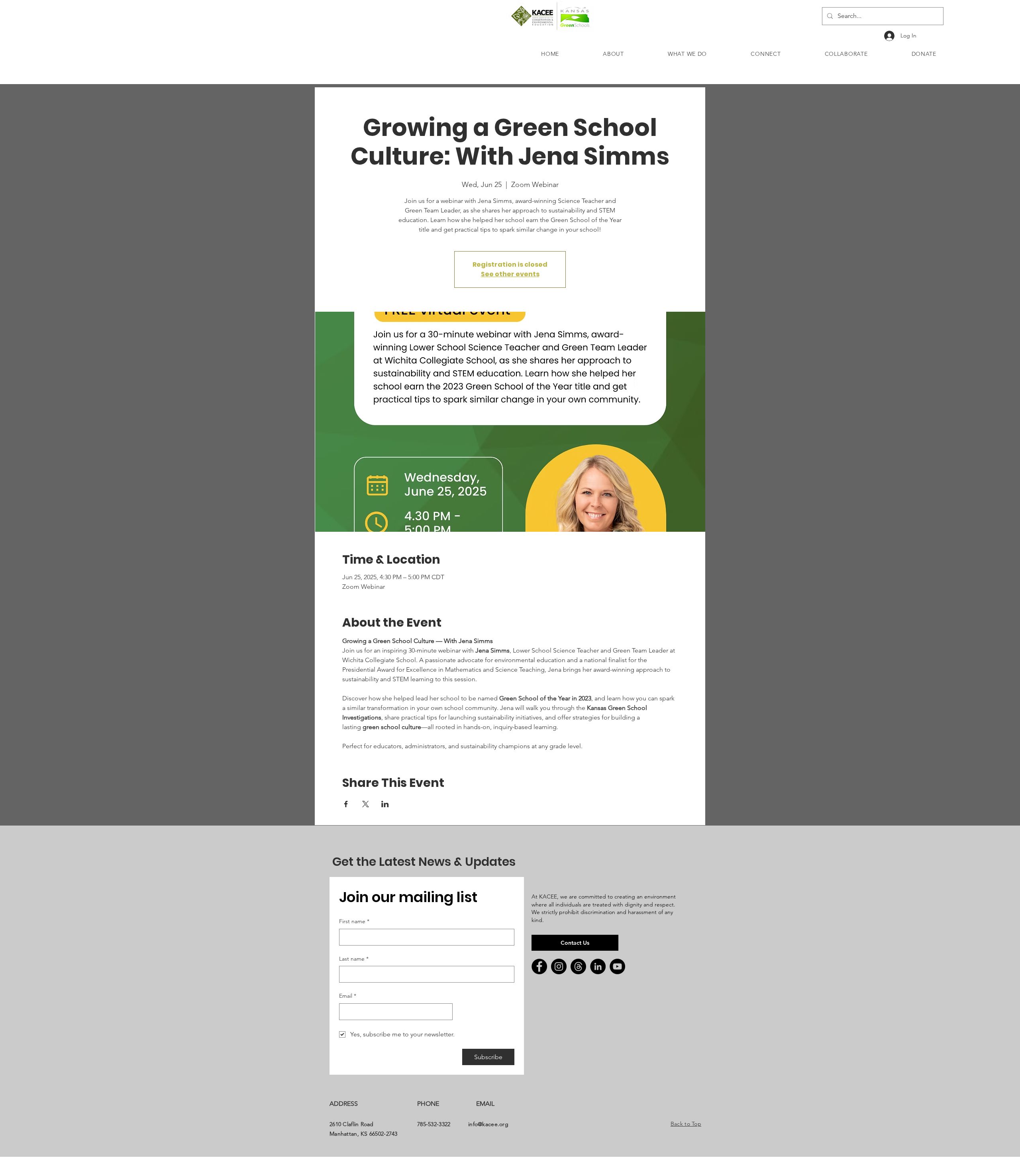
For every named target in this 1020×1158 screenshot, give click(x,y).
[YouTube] (617, 966)
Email (347, 995)
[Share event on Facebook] (346, 804)
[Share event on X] (365, 804)
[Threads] (578, 966)
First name (354, 921)
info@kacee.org (488, 1124)
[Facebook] (539, 966)
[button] (613, 53)
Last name (354, 958)
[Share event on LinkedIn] (385, 804)
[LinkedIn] (598, 966)
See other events (510, 274)
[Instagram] (559, 966)
